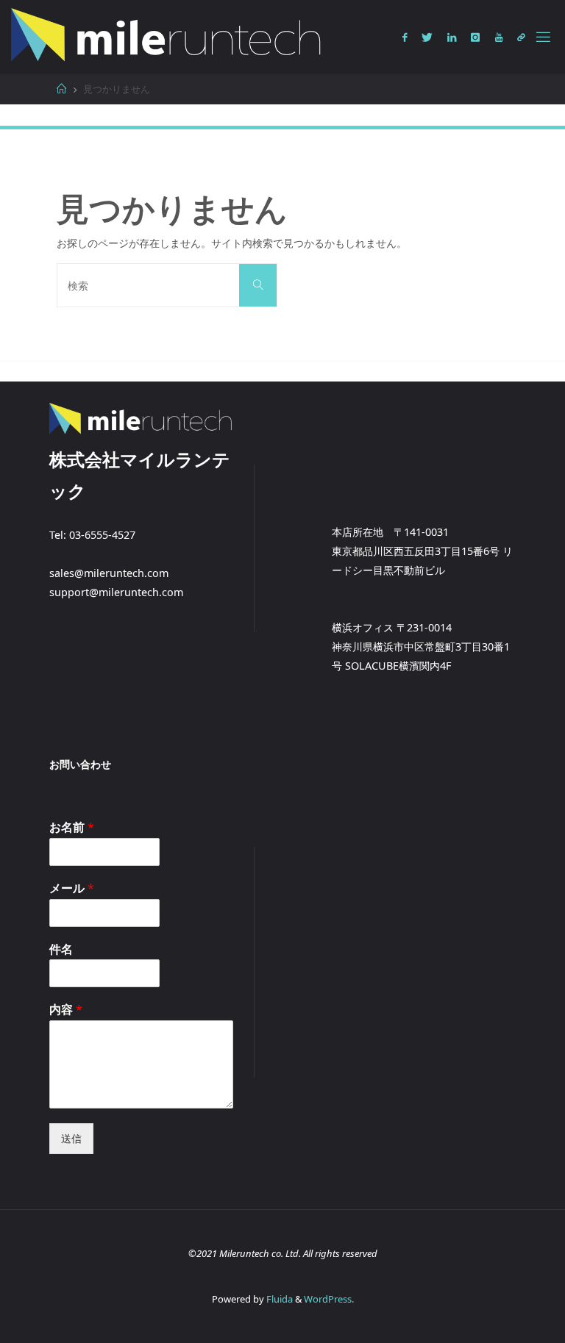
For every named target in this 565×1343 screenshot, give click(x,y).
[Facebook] (404, 37)
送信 (71, 1138)
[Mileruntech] (167, 36)
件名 (61, 949)
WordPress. (329, 1299)
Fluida (278, 1299)
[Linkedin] (451, 37)
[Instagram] (475, 37)
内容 (65, 1009)
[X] (427, 37)
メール (71, 888)
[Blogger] (521, 37)
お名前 (71, 827)
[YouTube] (499, 37)
